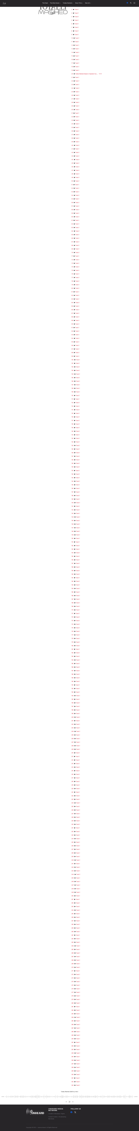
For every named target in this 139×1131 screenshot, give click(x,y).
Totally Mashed (67, 3)
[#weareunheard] (35, 1109)
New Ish (87, 3)
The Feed (45, 3)
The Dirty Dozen (54, 3)
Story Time (78, 3)
